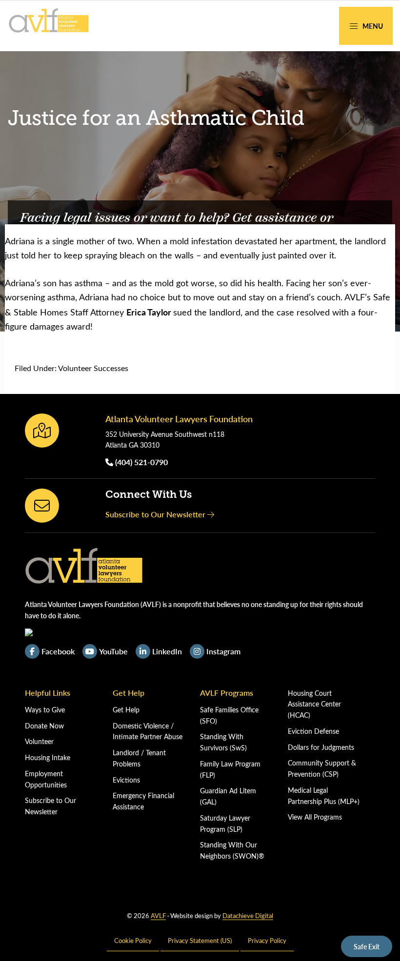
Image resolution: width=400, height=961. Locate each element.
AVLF (158, 915)
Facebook (58, 651)
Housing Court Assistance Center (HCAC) (314, 704)
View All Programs (315, 817)
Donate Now (44, 725)
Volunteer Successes (93, 368)
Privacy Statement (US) (200, 940)
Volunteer (39, 741)
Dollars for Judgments (321, 747)
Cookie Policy (133, 940)
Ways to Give (45, 709)
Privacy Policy (267, 940)
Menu (372, 26)
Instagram (223, 651)
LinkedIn (167, 651)
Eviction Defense (313, 731)
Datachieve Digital (247, 915)
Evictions (126, 779)
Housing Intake (47, 757)
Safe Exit (367, 946)
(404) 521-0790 (140, 462)
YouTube (113, 651)
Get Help (126, 709)
